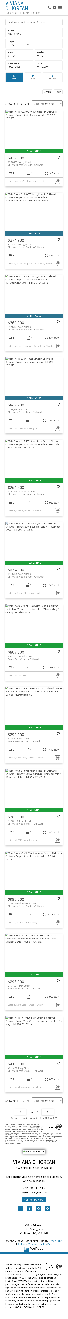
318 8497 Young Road (26, 246)
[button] (34, 1199)
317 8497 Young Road (26, 328)
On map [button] (32, 77)
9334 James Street (25, 410)
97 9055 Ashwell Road (25, 822)
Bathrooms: (41, 55)
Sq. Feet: (43, 66)
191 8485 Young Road (26, 575)
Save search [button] (14, 77)
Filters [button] (53, 77)
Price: (15, 33)
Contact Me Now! (34, 1200)
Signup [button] (47, 91)
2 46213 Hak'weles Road (24, 657)
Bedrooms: (11, 55)
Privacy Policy (56, 1240)
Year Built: (14, 66)
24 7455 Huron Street (24, 987)
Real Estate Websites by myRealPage (35, 1244)
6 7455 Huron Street (24, 740)
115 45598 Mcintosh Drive (26, 493)
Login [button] (58, 91)
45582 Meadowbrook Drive (26, 905)
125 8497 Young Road (26, 163)
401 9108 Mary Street (25, 1069)
